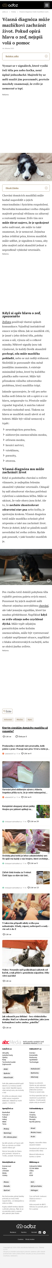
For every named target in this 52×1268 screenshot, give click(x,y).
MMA (4, 1122)
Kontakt (34, 1232)
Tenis (4, 1124)
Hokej (4, 1119)
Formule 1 (6, 1115)
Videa (31, 1171)
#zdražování (35, 1069)
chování (43, 605)
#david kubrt (8, 1077)
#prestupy (7, 1133)
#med (33, 1128)
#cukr (33, 1137)
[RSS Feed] (44, 1232)
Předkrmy (33, 1117)
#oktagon (34, 1190)
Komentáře (33, 1055)
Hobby (13, 12)
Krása (4, 1168)
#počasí (7, 1190)
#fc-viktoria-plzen (10, 1137)
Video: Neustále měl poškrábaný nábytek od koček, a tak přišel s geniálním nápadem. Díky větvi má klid (25, 972)
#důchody (34, 1077)
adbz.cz (5, 12)
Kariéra (23, 1232)
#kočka (20, 720)
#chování (8, 720)
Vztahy (4, 1175)
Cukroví (32, 1112)
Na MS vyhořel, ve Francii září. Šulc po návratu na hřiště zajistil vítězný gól (13, 1145)
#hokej (6, 1129)
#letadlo (7, 1186)
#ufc (32, 1182)
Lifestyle (5, 1171)
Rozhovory (33, 1057)
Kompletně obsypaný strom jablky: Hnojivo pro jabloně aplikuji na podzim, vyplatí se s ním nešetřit (18, 808)
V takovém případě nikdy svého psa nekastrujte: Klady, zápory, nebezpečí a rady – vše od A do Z (25, 926)
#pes (30, 720)
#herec (6, 1182)
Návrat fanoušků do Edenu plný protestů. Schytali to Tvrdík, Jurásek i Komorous (12, 1153)
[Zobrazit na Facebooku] (40, 1232)
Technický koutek (9, 1062)
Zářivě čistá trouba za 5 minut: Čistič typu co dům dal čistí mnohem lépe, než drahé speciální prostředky (18, 874)
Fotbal (4, 1117)
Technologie (34, 1062)
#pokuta (7, 1073)
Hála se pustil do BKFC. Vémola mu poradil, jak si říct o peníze (38, 1207)
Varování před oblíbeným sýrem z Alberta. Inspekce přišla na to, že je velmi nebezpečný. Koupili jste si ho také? (24, 791)
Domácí (32, 1053)
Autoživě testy (7, 1055)
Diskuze (22, 736)
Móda (4, 1173)
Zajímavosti (6, 1064)
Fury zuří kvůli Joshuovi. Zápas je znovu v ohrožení (38, 1198)
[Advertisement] (26, 122)
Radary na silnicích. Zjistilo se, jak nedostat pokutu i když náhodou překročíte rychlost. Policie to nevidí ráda (37, 1087)
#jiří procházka (36, 1186)
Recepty (32, 1119)
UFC (30, 1173)
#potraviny (35, 1073)
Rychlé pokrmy (34, 1122)
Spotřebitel (33, 1060)
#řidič (6, 1069)
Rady (4, 1060)
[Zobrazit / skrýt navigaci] (47, 5)
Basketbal (6, 1112)
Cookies (20, 1239)
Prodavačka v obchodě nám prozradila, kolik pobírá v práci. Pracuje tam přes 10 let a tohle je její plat (25, 748)
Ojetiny (4, 1057)
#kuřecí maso (36, 1132)
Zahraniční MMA (35, 1166)
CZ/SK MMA (34, 1168)
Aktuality (5, 1053)
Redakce (13, 1232)
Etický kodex (29, 1239)
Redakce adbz (12, 56)
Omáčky (32, 1115)
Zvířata (6, 322)
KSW (31, 1175)
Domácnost (6, 1166)
